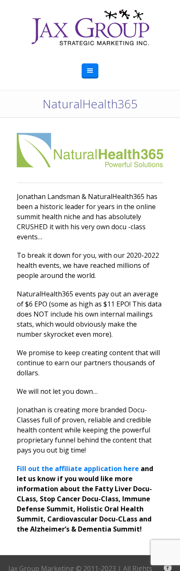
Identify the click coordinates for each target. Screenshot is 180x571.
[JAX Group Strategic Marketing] (90, 27)
